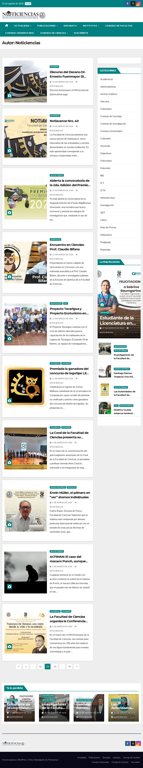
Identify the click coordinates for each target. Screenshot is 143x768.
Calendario (106, 109)
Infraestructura (107, 198)
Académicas (106, 79)
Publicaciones (46, 25)
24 (55, 666)
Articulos (72, 487)
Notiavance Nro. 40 (64, 121)
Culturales (55, 363)
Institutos (90, 25)
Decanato (70, 25)
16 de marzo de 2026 (63, 126)
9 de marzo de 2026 (62, 443)
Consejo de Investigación (113, 124)
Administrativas (108, 87)
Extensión (66, 363)
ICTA (103, 190)
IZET (65, 303)
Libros (103, 220)
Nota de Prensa (57, 175)
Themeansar (53, 760)
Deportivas (105, 153)
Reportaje (105, 249)
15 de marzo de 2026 (63, 190)
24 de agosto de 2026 (90, 713)
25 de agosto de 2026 (55, 713)
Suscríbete (81, 33)
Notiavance (55, 115)
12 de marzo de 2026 (63, 255)
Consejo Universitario (19, 33)
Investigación (56, 303)
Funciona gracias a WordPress (15, 760)
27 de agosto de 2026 (113, 328)
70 (69, 666)
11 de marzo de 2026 (63, 379)
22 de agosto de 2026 (125, 713)
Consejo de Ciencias (53, 33)
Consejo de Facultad (119, 25)
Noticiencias (16, 717)
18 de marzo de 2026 (63, 82)
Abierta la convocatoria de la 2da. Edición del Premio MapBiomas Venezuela (69, 185)
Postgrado (105, 242)
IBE (102, 175)
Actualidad (22, 25)
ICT (102, 183)
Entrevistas (55, 239)
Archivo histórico (58, 487)
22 (40, 666)
